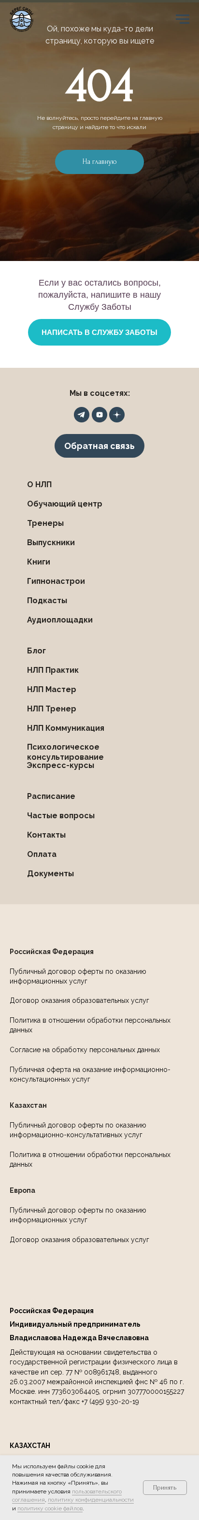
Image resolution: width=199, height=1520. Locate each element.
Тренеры (45, 523)
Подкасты (47, 600)
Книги (38, 561)
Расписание (51, 796)
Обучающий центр (64, 503)
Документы (50, 873)
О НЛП (39, 484)
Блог (36, 650)
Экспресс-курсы (60, 765)
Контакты (46, 835)
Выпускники (51, 542)
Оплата (42, 854)
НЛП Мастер (51, 689)
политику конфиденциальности (91, 1499)
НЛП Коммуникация (65, 728)
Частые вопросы (61, 815)
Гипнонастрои (56, 581)
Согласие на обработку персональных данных (85, 1050)
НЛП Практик (53, 670)
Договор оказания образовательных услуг (79, 1000)
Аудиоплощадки (60, 619)
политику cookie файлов (50, 1508)
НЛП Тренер (51, 708)
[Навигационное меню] (182, 19)
